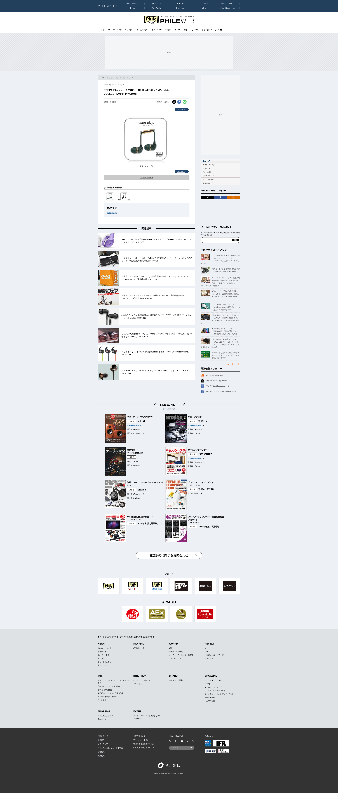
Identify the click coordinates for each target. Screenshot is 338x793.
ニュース (110, 78)
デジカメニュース (209, 176)
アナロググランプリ (176, 658)
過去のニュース (208, 183)
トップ (101, 30)
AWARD (173, 643)
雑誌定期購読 (210, 697)
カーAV (177, 30)
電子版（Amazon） (134, 429)
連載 (100, 675)
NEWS (101, 643)
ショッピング (207, 30)
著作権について (139, 736)
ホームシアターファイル (214, 687)
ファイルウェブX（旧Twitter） (217, 380)
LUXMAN (204, 3)
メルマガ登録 (210, 701)
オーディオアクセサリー (214, 680)
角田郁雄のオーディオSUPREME (110, 693)
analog (207, 683)
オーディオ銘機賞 (176, 651)
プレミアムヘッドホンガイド (216, 690)
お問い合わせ (103, 736)
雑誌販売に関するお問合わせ (169, 555)
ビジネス (195, 30)
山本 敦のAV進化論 (105, 689)
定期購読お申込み (134, 425)
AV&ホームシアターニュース (123, 78)
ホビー (186, 30)
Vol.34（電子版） (206, 489)
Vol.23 (141, 489)
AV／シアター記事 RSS (214, 375)
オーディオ (117, 30)
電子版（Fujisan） (134, 433)
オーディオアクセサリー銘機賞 (181, 655)
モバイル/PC (156, 30)
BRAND (173, 675)
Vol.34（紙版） (193, 493)
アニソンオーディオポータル (109, 696)
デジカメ (168, 30)
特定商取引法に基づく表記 (143, 743)
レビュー (208, 648)
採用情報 (101, 755)
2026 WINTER (205, 454)
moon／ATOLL (227, 3)
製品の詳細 (112, 212)
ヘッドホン (129, 30)
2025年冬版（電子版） (148, 523)
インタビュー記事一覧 (142, 680)
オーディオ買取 (228, 8)
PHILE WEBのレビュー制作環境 (110, 747)
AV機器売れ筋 (138, 648)
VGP (171, 648)
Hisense (180, 8)
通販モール (102, 719)
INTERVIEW (140, 675)
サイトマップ (103, 743)
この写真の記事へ (146, 177)
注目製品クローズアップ (214, 249)
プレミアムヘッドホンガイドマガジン (219, 694)
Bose (132, 8)
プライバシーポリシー (142, 740)
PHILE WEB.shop (134, 461)
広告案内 (101, 740)
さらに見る (209, 658)
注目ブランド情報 (176, 680)
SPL (204, 8)
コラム (207, 651)
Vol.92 (201, 421)
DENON (180, 3)
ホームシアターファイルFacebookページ (221, 391)
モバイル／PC (103, 655)
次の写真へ (181, 109)
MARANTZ (156, 3)
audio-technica (132, 3)
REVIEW (209, 643)
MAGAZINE (169, 404)
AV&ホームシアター (209, 165)
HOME (103, 78)
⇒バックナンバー (233, 364)
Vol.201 (141, 421)
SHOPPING (104, 711)
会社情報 (101, 751)
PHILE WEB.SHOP (105, 715)
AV (109, 30)
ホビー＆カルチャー (209, 179)
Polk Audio (156, 8)
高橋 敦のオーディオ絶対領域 (109, 686)
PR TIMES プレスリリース (143, 747)
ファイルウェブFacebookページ (217, 386)
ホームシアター (143, 30)
